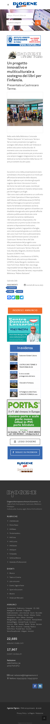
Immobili (31, 631)
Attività (27, 624)
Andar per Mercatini (16, 598)
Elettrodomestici (12, 613)
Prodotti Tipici (20, 629)
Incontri (28, 629)
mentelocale (14, 521)
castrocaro (12, 288)
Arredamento (11, 608)
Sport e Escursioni (16, 590)
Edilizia (20, 615)
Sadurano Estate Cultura (28, 356)
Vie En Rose (11, 629)
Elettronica (20, 608)
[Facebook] (35, 686)
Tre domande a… (15, 533)
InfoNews (13, 529)
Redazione (39, 713)
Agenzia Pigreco (13, 708)
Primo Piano (14, 525)
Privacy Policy (22, 713)
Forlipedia (13, 554)
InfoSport (13, 550)
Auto (8, 627)
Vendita (21, 624)
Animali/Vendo (37, 620)
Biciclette (39, 613)
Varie (18, 617)
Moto (13, 627)
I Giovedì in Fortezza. (26, 383)
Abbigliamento (12, 620)
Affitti (16, 624)
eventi (20, 291)
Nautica (33, 627)
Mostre (12, 594)
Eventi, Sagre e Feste (17, 586)
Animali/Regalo (12, 622)
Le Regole (31, 713)
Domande (30, 617)
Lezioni (20, 620)
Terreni (32, 624)
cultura (10, 291)
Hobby (38, 615)
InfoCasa (13, 537)
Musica (12, 573)
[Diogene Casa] (25, 465)
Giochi (32, 613)
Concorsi (10, 624)
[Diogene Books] (25, 470)
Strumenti (19, 611)
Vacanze (39, 624)
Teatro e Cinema (15, 577)
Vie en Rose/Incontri (13, 631)
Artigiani (24, 631)
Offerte (23, 617)
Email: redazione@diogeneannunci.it (23, 675)
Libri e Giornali (24, 613)
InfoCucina (13, 542)
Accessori (32, 622)
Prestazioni (27, 620)
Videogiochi (11, 611)
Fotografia (26, 611)
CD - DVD (36, 608)
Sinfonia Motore (15, 558)
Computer (28, 608)
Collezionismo (12, 615)
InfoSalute (13, 546)
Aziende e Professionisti (18, 562)
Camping (26, 627)
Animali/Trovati (23, 622)
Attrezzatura (11, 617)
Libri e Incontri (15, 581)
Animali (26, 615)
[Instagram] (40, 686)
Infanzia (32, 615)
